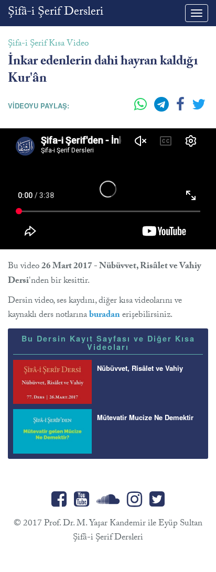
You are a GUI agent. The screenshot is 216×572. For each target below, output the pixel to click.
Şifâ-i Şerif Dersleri (55, 13)
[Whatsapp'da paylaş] (142, 108)
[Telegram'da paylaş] (163, 108)
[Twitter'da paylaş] (198, 108)
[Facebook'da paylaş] (181, 108)
